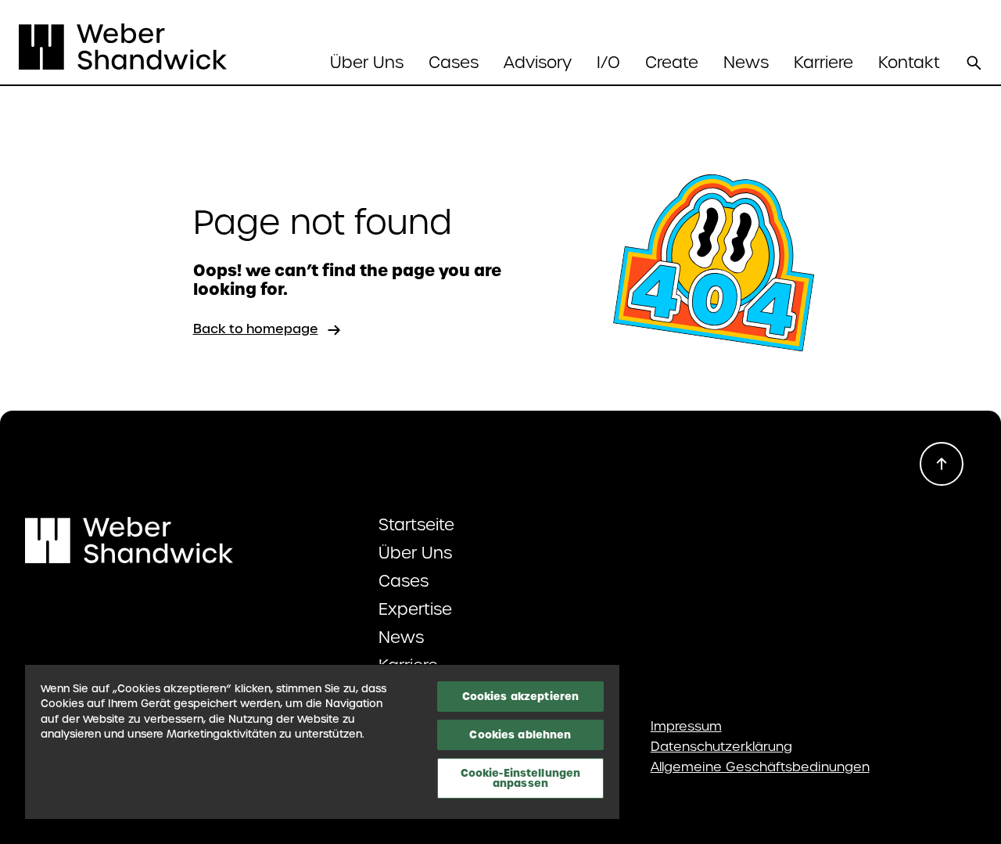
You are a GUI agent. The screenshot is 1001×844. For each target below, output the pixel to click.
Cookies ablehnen (520, 734)
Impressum (686, 726)
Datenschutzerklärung (721, 747)
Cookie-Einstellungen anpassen (521, 778)
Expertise (415, 609)
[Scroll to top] (941, 464)
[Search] (973, 62)
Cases (454, 62)
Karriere (823, 62)
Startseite (416, 525)
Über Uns (415, 553)
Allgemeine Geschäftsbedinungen (760, 767)
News (746, 62)
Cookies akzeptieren (520, 696)
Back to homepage (255, 329)
